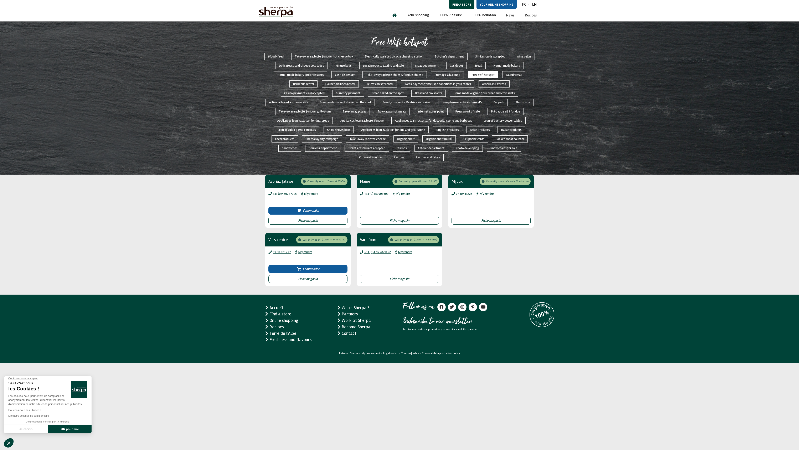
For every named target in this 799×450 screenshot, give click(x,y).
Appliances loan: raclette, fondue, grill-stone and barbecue (433, 121)
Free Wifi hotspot (483, 75)
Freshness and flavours (290, 339)
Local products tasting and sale (383, 66)
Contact (349, 333)
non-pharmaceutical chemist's (462, 102)
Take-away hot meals (391, 111)
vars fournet (370, 239)
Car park (499, 102)
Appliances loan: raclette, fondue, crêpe (303, 121)
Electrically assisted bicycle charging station (394, 56)
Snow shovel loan (338, 130)
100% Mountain (484, 15)
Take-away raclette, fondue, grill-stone (305, 111)
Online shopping (283, 320)
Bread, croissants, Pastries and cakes (406, 102)
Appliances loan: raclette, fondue (362, 121)
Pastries (399, 157)
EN (534, 4)
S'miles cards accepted (490, 56)
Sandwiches (290, 148)
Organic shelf (406, 139)
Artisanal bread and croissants (288, 102)
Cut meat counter (370, 157)
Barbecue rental (303, 84)
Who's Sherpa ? (355, 307)
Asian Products (480, 130)
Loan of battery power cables (503, 121)
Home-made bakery (506, 66)
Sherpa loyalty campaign (322, 139)
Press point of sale (467, 111)
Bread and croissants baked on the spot (345, 102)
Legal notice (390, 353)
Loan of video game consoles (297, 130)
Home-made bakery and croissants (300, 75)
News (510, 15)
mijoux (457, 181)
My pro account (371, 353)
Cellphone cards (473, 139)
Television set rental (379, 84)
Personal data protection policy (441, 353)
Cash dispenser (345, 75)
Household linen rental (340, 84)
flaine (365, 181)
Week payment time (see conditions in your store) (437, 84)
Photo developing (467, 148)
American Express (494, 84)
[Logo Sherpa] (276, 11)
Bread (478, 66)
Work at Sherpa (356, 320)
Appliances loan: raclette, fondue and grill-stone (393, 130)
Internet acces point (430, 111)
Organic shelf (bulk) (439, 139)
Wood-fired (276, 56)
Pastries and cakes (428, 157)
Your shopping (418, 15)
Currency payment (348, 93)
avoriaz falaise (280, 181)
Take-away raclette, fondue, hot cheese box (324, 56)
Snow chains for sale (503, 148)
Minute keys (343, 66)
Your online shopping (496, 4)
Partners (350, 314)
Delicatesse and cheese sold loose (301, 66)
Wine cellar (524, 56)
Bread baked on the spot (388, 93)
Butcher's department (449, 56)
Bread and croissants (428, 93)
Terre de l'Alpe (282, 333)
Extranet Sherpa (349, 353)
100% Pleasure (450, 15)
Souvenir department (323, 148)
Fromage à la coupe (447, 75)
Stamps (402, 148)
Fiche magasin (308, 221)
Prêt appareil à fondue (505, 111)
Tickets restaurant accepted (366, 148)
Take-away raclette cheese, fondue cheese (394, 75)
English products (447, 130)
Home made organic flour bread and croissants (484, 93)
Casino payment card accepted (304, 93)
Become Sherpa (356, 327)
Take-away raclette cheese (368, 139)
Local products (284, 139)
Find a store (461, 4)
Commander (311, 211)
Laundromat (514, 75)
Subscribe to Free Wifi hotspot (264, 293)
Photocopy (522, 102)
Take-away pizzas (354, 111)
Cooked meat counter (510, 139)
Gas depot (456, 66)
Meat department (427, 66)
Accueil (276, 307)
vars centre (278, 239)
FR (524, 4)
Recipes (531, 15)
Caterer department (431, 148)
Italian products (511, 130)
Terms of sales (410, 353)
